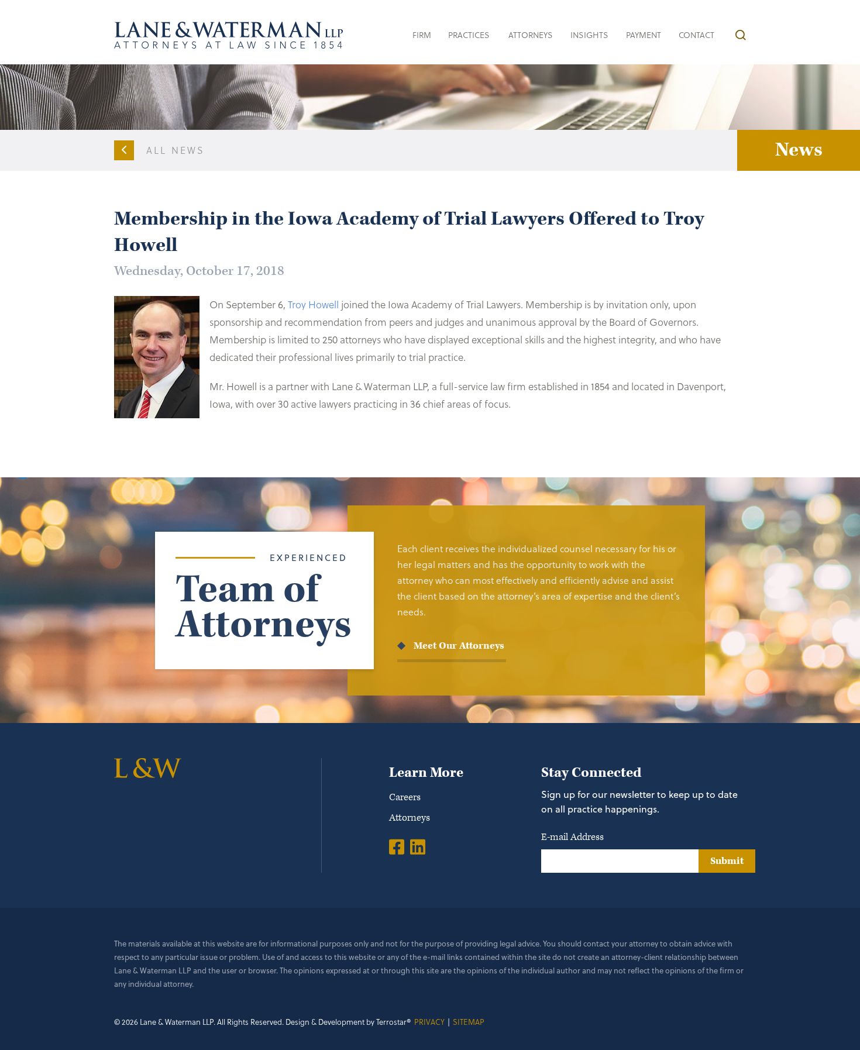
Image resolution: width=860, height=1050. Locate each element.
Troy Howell (313, 304)
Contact (696, 35)
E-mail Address (572, 837)
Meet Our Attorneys (459, 645)
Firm (421, 35)
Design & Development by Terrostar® (348, 1021)
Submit (727, 861)
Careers (405, 797)
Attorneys (530, 35)
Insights (589, 35)
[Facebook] (396, 846)
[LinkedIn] (417, 846)
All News (175, 150)
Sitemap (468, 1021)
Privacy (429, 1021)
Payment (643, 35)
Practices (469, 35)
